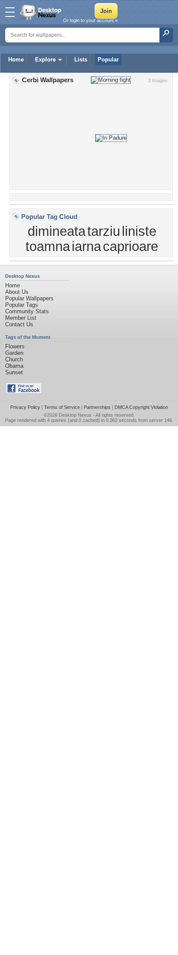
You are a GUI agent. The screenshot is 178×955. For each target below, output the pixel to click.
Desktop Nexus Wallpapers (41, 12)
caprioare (130, 246)
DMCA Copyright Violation (141, 407)
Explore (45, 59)
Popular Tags (21, 305)
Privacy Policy (25, 407)
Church (14, 359)
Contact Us (19, 324)
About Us (17, 292)
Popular (108, 59)
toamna (47, 246)
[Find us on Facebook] (23, 392)
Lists (80, 59)
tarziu (103, 231)
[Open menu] (10, 12)
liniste (139, 231)
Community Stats (27, 311)
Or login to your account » (90, 20)
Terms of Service (62, 407)
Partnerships (97, 407)
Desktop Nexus (75, 415)
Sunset (14, 372)
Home (16, 59)
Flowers (15, 346)
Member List (20, 318)
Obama (14, 366)
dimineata (57, 231)
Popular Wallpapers (29, 298)
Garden (14, 353)
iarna (86, 246)
